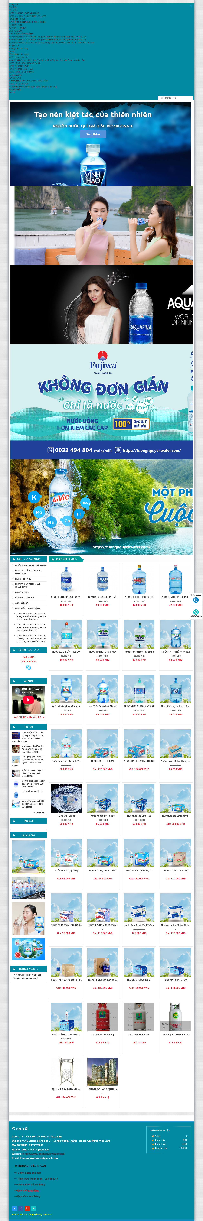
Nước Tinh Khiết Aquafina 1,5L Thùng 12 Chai (66, 981)
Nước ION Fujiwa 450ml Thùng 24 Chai (139, 981)
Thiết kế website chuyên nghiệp (27, 975)
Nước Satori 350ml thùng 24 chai (175, 763)
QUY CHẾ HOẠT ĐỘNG (32, 791)
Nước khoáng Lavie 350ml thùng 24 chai (175, 817)
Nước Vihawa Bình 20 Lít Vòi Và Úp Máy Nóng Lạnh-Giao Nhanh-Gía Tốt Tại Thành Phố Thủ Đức (31, 638)
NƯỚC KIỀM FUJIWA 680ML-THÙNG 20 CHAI (66, 1036)
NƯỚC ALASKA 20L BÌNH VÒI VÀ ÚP (102, 599)
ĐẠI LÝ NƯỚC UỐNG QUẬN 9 (21, 72)
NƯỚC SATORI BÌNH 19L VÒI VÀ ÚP (66, 653)
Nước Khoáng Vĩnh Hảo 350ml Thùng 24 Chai (103, 817)
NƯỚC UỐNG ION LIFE (19, 57)
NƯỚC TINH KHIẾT (23, 579)
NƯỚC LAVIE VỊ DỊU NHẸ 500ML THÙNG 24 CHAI (66, 872)
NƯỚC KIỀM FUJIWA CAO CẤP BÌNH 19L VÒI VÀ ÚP (139, 708)
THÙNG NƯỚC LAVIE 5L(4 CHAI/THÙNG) (175, 872)
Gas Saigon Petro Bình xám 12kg (175, 1036)
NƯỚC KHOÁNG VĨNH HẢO (21, 69)
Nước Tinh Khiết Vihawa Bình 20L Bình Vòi (139, 653)
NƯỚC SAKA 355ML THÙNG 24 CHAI (66, 927)
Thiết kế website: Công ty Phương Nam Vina (31, 1214)
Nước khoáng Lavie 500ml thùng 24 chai (102, 872)
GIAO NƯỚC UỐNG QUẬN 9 (27, 608)
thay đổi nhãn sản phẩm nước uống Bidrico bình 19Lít (33, 86)
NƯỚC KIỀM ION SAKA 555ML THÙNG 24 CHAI (103, 927)
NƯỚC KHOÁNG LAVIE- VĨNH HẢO (30, 565)
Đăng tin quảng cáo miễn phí (26, 978)
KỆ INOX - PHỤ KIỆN (24, 598)
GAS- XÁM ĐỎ (21, 603)
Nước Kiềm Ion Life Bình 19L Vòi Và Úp (66, 763)
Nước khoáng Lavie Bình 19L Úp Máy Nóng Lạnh (66, 708)
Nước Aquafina (15, 75)
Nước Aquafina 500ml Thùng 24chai (175, 927)
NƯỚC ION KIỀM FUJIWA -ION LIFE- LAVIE (29, 572)
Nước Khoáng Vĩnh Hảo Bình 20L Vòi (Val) (175, 708)
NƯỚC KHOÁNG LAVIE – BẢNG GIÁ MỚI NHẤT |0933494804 (33, 773)
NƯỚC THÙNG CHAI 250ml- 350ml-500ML (28, 585)
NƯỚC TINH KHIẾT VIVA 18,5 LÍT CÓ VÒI (175, 653)
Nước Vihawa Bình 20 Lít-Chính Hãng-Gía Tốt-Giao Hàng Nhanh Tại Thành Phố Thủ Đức (31, 616)
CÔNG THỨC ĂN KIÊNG (19, 54)
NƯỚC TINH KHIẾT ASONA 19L (66, 597)
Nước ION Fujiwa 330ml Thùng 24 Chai (176, 981)
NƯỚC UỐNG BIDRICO (19, 84)
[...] (28, 667)
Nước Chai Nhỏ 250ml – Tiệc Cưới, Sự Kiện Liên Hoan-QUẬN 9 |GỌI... (32, 749)
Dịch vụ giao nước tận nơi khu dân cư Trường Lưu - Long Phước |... (33, 784)
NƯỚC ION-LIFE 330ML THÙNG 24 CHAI (102, 763)
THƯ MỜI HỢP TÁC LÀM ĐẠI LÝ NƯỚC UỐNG (28, 81)
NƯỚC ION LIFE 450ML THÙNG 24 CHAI (139, 763)
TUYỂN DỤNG (15, 78)
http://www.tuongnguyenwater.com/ (44, 1154)
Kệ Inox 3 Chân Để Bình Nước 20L (66, 1091)
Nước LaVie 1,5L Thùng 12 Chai (139, 872)
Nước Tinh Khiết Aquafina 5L (102, 980)
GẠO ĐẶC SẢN (22, 592)
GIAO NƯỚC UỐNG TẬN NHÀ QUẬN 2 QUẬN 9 (102, 1091)
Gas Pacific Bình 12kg (103, 1034)
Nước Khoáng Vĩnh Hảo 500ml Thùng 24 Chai (139, 817)
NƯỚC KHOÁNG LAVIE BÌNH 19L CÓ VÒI (103, 708)
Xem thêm (40, 812)
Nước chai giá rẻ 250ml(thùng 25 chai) (66, 817)
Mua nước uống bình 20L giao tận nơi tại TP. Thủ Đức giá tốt (33, 804)
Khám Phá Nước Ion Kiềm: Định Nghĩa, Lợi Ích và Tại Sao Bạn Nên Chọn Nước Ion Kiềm (47, 60)
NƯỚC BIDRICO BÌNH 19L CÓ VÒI (139, 599)
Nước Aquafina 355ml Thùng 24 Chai (139, 927)
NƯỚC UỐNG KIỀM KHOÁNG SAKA (24, 63)
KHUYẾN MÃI (15, 89)
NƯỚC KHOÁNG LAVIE (19, 66)
